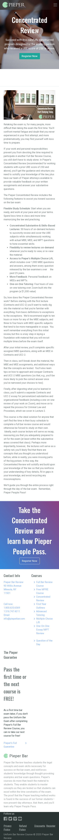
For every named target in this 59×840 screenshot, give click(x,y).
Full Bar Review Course (42, 583)
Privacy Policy (7, 827)
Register (50, 825)
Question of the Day (42, 642)
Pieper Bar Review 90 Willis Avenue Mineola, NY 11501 (13, 588)
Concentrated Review (41, 598)
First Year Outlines (39, 605)
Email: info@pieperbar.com (14, 617)
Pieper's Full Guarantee (16, 744)
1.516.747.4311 (12, 611)
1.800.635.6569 (12, 607)
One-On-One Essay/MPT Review (41, 629)
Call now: (8, 604)
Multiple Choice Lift (43, 620)
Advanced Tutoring (40, 613)
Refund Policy (23, 827)
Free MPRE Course (40, 591)
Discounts (39, 825)
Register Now (30, 56)
